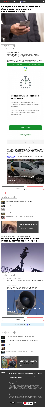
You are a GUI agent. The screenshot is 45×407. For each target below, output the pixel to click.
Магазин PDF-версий (13, 373)
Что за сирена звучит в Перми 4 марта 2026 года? (24, 309)
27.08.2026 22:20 (4, 236)
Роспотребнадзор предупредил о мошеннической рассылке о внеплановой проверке (22, 340)
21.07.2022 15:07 (3, 4)
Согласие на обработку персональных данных (17, 392)
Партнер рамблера (19, 402)
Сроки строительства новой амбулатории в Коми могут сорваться (18, 344)
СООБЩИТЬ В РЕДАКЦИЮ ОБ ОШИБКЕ (15, 377)
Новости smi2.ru (5, 233)
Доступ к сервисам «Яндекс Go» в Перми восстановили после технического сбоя (21, 177)
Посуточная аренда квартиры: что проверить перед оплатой (17, 347)
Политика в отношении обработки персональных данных (19, 393)
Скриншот (11, 144)
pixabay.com (3, 42)
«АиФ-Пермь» (10, 157)
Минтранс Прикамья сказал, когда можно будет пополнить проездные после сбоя (21, 212)
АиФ (10, 272)
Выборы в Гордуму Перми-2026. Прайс (36, 376)
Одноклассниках (11, 156)
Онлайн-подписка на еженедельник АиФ (25, 373)
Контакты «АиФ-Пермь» (38, 373)
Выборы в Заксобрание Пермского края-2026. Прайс (18, 376)
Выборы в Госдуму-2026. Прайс (27, 374)
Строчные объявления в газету (15, 374)
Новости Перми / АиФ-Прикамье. (15, 155)
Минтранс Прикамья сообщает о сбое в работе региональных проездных (19, 216)
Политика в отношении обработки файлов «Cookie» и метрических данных (23, 394)
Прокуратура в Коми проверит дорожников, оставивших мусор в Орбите (19, 351)
